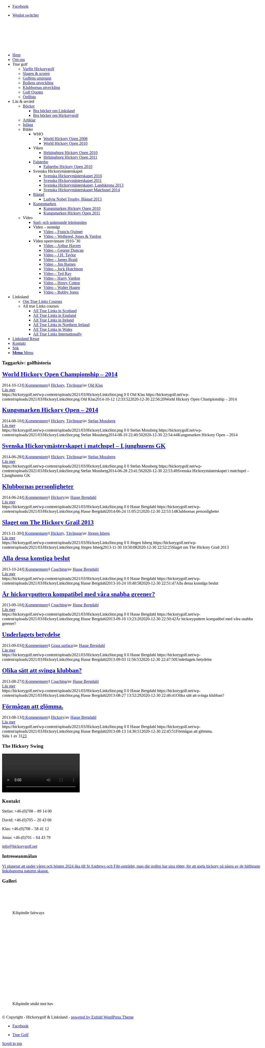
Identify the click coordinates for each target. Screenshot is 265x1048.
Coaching (59, 569)
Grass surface (62, 645)
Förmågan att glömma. (32, 706)
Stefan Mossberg (101, 421)
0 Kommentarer (35, 385)
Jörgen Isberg (99, 533)
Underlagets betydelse (31, 634)
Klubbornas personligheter (38, 486)
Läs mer (8, 390)
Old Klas (95, 385)
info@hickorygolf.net (19, 846)
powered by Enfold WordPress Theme (102, 1017)
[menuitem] (137, 15)
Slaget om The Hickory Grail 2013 (48, 522)
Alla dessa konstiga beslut (36, 558)
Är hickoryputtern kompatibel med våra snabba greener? (78, 594)
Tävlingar (74, 385)
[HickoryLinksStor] (41, 46)
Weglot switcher (25, 15)
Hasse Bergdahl (83, 497)
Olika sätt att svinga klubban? (42, 670)
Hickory (57, 385)
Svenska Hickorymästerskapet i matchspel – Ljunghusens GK (84, 445)
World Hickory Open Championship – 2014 (59, 374)
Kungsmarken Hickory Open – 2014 (50, 410)
